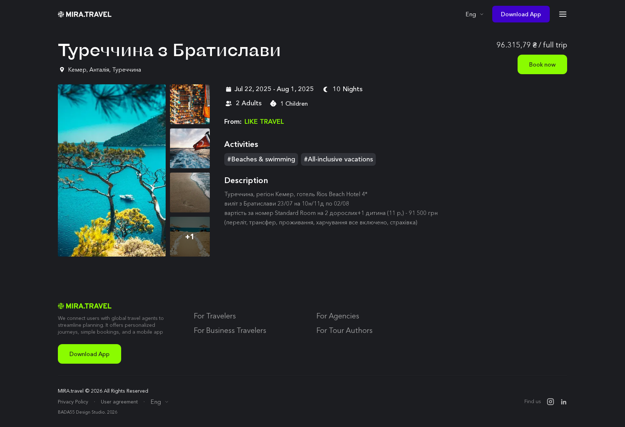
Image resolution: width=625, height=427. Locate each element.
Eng (470, 14)
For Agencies (337, 316)
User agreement (119, 401)
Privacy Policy (73, 401)
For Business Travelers (230, 330)
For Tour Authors (344, 330)
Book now (542, 64)
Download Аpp (89, 354)
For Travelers (215, 316)
